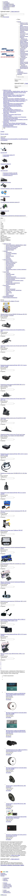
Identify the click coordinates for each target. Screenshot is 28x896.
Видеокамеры (9, 267)
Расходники (23, 58)
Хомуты (22, 60)
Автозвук (22, 31)
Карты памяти (23, 41)
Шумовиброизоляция (8, 125)
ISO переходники (12, 101)
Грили (12, 99)
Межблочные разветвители (16, 106)
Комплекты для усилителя (14, 103)
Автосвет (22, 49)
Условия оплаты (7, 884)
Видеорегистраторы (8, 110)
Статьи (5, 890)
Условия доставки (7, 885)
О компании (20, 73)
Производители (7, 892)
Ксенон (19, 114)
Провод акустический (12, 104)
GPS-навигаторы (24, 46)
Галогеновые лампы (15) (9, 155)
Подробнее (8, 699)
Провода (22, 37)
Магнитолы (22, 32)
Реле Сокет (22, 64)
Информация (4, 874)
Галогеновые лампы (12, 114)
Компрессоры (9, 281)
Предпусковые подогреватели (10, 126)
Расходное (8, 258)
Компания (3, 873)
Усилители (22, 35)
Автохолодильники (10, 279)
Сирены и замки (15, 95)
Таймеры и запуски (12, 96)
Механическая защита (8, 93)
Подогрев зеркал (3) (8, 175)
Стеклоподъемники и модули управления (15, 278)
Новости (25, 73)
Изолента (22, 59)
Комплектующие (24, 30)
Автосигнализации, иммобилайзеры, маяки (13, 91)
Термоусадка (9, 292)
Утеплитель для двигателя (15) (10, 174)
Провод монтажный (16, 123)
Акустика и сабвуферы (14, 98)
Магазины (5, 880)
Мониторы (8, 268)
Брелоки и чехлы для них (20, 92)
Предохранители (10, 295)
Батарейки (19, 96)
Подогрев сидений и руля (14, 117)
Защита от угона (24, 22)
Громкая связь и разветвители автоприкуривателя (13, 283)
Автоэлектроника (7, 108)
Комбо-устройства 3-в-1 (15, 109)
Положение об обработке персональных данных (12, 865)
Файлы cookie (6, 887)
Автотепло (22, 52)
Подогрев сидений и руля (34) (10, 172)
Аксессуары (23, 48)
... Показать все (23, 38)
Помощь (2, 875)
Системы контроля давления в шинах (14, 280)
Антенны (16, 99)
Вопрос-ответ (6, 891)
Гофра (7, 293)
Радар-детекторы (24, 45)
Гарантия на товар (7, 886)
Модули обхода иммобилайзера (13, 246)
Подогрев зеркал (14, 118)
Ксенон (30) (6, 156)
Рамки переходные (20, 101)
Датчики (5, 96)
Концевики (21, 95)
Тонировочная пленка (8, 119)
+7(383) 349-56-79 (14, 11)
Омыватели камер (7, 115)
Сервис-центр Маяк (15, 855)
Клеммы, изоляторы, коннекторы (13, 290)
